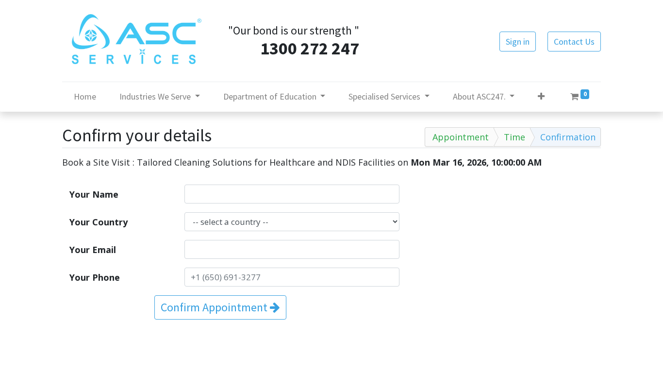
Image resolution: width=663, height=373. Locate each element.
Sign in (518, 41)
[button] (541, 96)
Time (514, 137)
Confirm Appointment (215, 307)
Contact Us (574, 41)
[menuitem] (85, 96)
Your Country (98, 222)
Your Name (93, 194)
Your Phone (94, 277)
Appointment (460, 137)
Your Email (92, 249)
